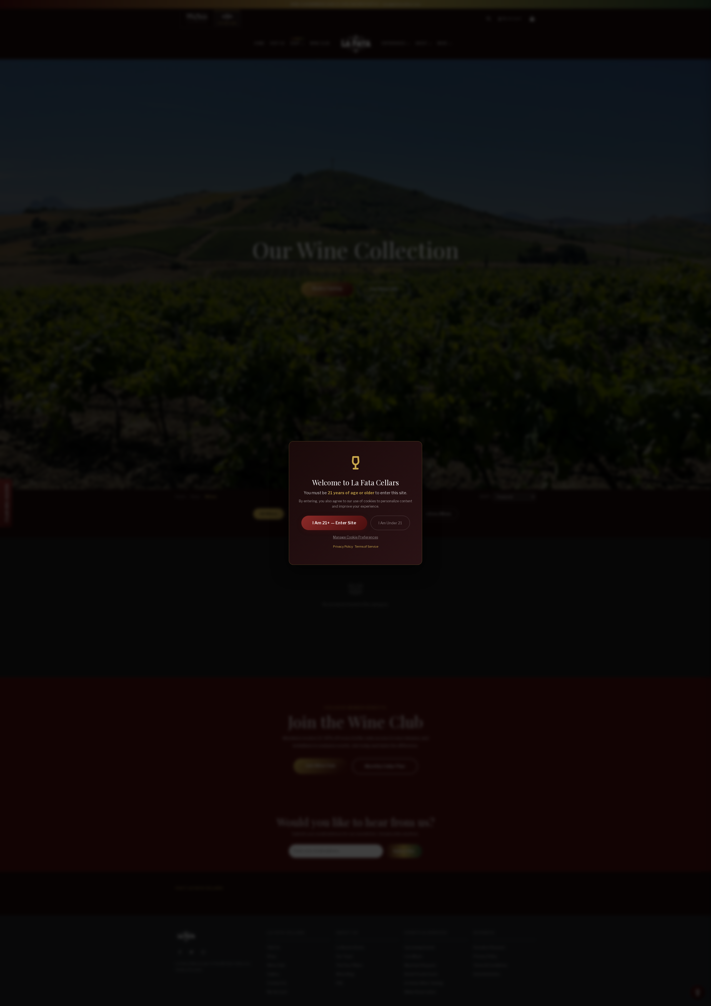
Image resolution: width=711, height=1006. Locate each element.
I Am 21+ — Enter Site (334, 522)
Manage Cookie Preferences (355, 537)
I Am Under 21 (390, 523)
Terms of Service (366, 546)
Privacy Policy (343, 546)
